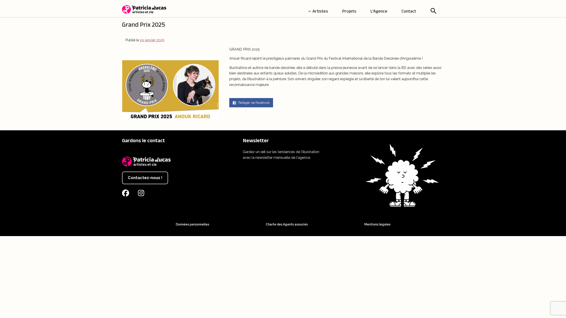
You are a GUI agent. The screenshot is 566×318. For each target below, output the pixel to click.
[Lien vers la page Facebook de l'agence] (126, 194)
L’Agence (379, 11)
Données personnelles (192, 224)
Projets (349, 11)
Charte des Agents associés (287, 224)
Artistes (320, 11)
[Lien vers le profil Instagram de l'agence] (142, 194)
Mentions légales (377, 224)
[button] (433, 11)
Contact (409, 11)
